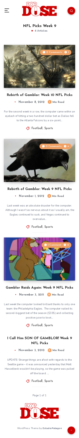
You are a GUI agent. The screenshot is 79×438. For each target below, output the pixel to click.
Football (37, 128)
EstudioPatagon (52, 428)
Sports (48, 128)
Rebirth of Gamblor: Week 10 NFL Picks (39, 95)
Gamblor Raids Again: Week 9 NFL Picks (39, 288)
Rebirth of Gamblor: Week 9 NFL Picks (39, 189)
